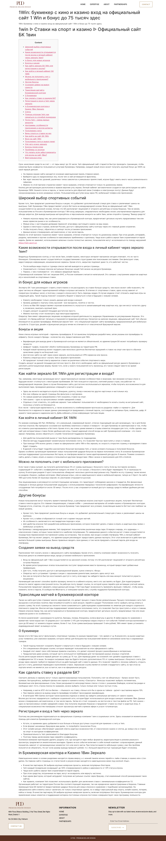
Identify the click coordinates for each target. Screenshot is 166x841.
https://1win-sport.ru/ (28, 243)
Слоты (28, 112)
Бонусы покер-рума (34, 147)
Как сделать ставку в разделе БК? (40, 98)
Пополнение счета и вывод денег (40, 141)
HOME (82, 4)
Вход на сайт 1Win (33, 139)
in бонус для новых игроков (37, 60)
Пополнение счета (33, 131)
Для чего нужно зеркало (36, 144)
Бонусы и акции (32, 63)
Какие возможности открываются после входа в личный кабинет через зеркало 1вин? (40, 55)
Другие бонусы (32, 82)
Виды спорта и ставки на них (38, 133)
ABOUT (107, 4)
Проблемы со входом (34, 149)
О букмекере (31, 95)
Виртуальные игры (33, 158)
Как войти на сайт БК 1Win (37, 136)
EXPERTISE (94, 4)
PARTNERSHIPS (120, 4)
